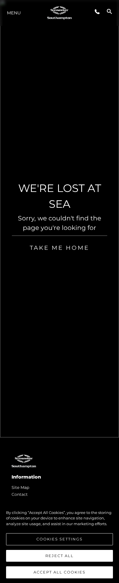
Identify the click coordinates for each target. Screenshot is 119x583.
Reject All (59, 555)
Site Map (20, 487)
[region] (59, 539)
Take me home (59, 247)
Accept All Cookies (59, 572)
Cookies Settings (59, 539)
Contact (20, 494)
